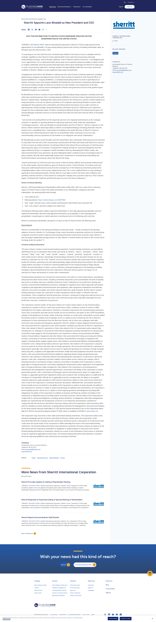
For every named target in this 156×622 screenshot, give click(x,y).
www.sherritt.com (26, 451)
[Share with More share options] (46, 29)
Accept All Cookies (125, 618)
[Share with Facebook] (36, 29)
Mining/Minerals (54, 458)
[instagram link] (121, 615)
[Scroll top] (150, 573)
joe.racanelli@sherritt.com (32, 449)
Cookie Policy (6, 619)
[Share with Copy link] (43, 29)
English (115, 53)
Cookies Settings (113, 618)
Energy (34, 458)
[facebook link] (117, 615)
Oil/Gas (62, 458)
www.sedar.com (92, 411)
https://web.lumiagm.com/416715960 (51, 200)
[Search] (125, 2)
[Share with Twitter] (32, 29)
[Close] (152, 618)
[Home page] (32, 7)
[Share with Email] (39, 29)
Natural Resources (42, 458)
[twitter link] (105, 614)
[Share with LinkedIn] (28, 29)
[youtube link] (113, 614)
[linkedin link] (109, 615)
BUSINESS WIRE (37, 45)
